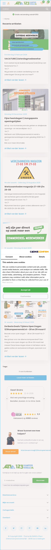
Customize (25, 296)
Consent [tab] (9, 257)
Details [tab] (42, 257)
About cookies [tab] (25, 257)
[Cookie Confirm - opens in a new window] (39, 252)
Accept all (25, 290)
